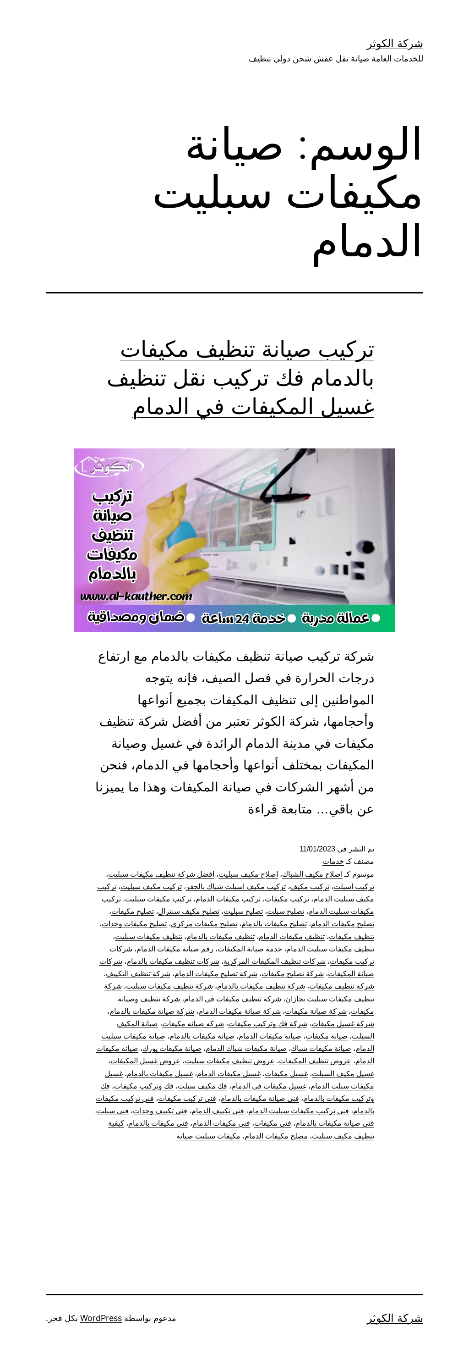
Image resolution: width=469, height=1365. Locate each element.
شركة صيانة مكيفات (316, 1011)
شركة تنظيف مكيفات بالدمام (261, 986)
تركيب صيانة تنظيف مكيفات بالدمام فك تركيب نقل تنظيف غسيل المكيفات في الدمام (240, 377)
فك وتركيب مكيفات (144, 1086)
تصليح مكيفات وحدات (134, 924)
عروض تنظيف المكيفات (315, 1061)
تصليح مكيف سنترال (188, 911)
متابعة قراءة (280, 809)
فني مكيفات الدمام (221, 1123)
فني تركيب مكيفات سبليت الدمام (298, 1111)
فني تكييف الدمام (217, 1111)
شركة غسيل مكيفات (342, 1024)
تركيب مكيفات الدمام (228, 899)
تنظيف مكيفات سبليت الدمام (330, 949)
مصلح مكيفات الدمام (276, 1136)
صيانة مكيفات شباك (321, 1048)
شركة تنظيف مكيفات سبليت (169, 986)
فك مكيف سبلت (202, 1086)
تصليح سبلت (285, 911)
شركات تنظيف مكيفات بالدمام (172, 961)
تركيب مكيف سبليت (151, 886)
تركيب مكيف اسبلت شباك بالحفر (236, 886)
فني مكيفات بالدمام (158, 1123)
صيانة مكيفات (326, 1036)
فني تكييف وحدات (160, 1111)
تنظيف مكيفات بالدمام (220, 936)
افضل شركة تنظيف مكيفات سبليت (161, 874)
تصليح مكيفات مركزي (204, 924)
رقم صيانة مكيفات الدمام (174, 949)
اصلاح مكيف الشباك (312, 874)
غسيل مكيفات (286, 1074)
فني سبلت (113, 1111)
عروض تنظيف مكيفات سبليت (230, 1061)
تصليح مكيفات (132, 911)
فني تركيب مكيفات (187, 1098)
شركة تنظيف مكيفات (341, 986)
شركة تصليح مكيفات (293, 974)
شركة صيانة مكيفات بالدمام (151, 1011)
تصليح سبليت (243, 911)
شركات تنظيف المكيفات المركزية (275, 961)
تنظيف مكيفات (351, 936)
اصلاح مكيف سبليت (248, 874)
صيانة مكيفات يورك (172, 1048)
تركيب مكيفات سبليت (158, 899)
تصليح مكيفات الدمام (342, 924)
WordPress (101, 1318)
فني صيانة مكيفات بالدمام (334, 1123)
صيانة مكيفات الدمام (270, 1036)
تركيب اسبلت (353, 886)
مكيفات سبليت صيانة (208, 1136)
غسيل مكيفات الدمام (229, 1074)
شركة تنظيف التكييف (138, 974)
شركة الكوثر (395, 43)
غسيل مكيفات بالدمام (160, 1074)
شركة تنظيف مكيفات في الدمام (232, 999)
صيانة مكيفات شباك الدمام (246, 1048)
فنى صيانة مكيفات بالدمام (259, 1098)
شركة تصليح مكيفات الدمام (216, 974)
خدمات (333, 861)
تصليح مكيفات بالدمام (274, 924)
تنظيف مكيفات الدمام (292, 936)
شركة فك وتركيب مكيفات (267, 1024)
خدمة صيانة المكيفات (250, 949)
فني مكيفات (272, 1123)
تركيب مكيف (309, 886)
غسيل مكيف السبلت (343, 1074)
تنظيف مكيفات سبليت (148, 936)
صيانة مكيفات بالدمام (201, 1036)
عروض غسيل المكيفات (145, 1061)
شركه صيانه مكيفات (193, 1024)
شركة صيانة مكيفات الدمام (239, 1011)
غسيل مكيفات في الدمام (268, 1086)
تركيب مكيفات (287, 899)
